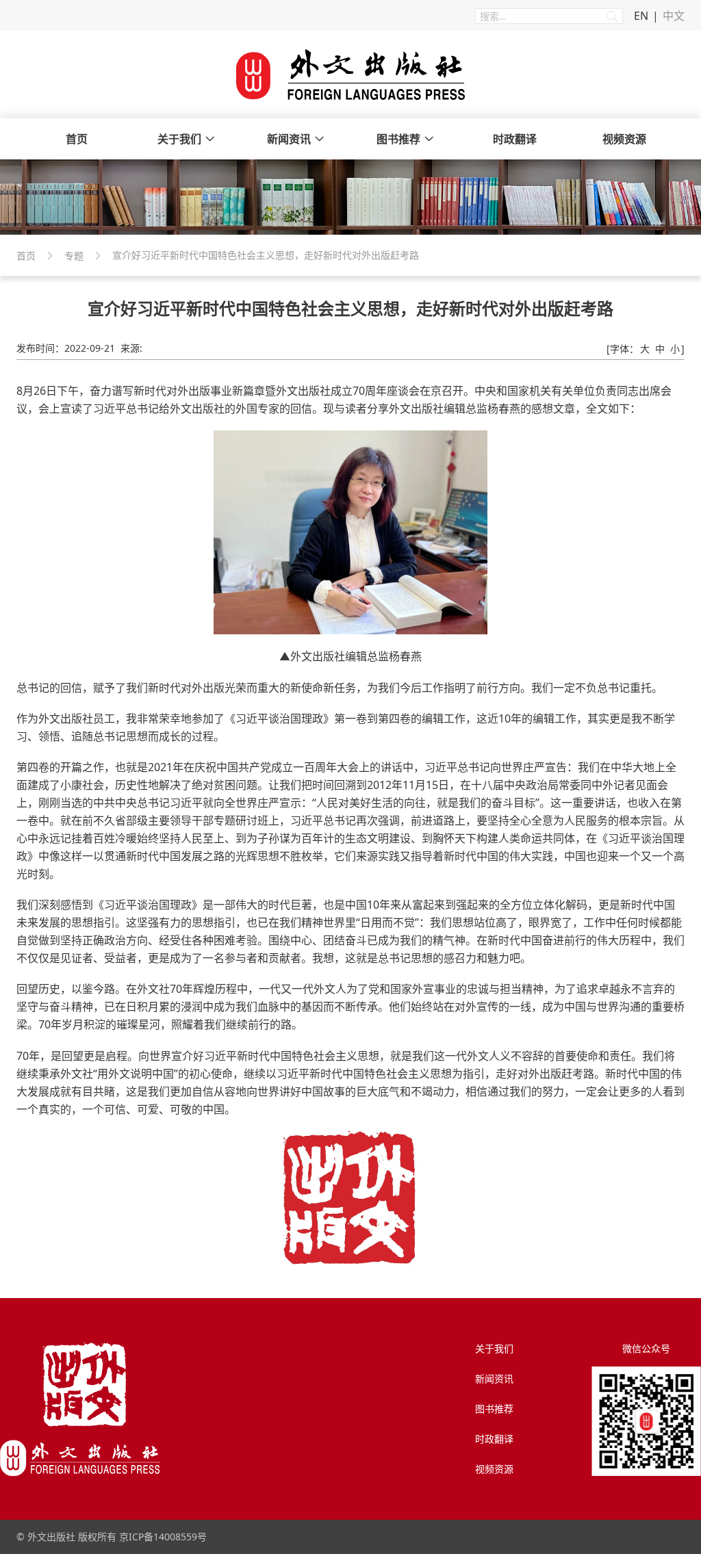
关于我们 (179, 138)
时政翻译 (515, 138)
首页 (77, 138)
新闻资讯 (289, 138)
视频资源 (624, 138)
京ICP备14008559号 (163, 1536)
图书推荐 (398, 138)
